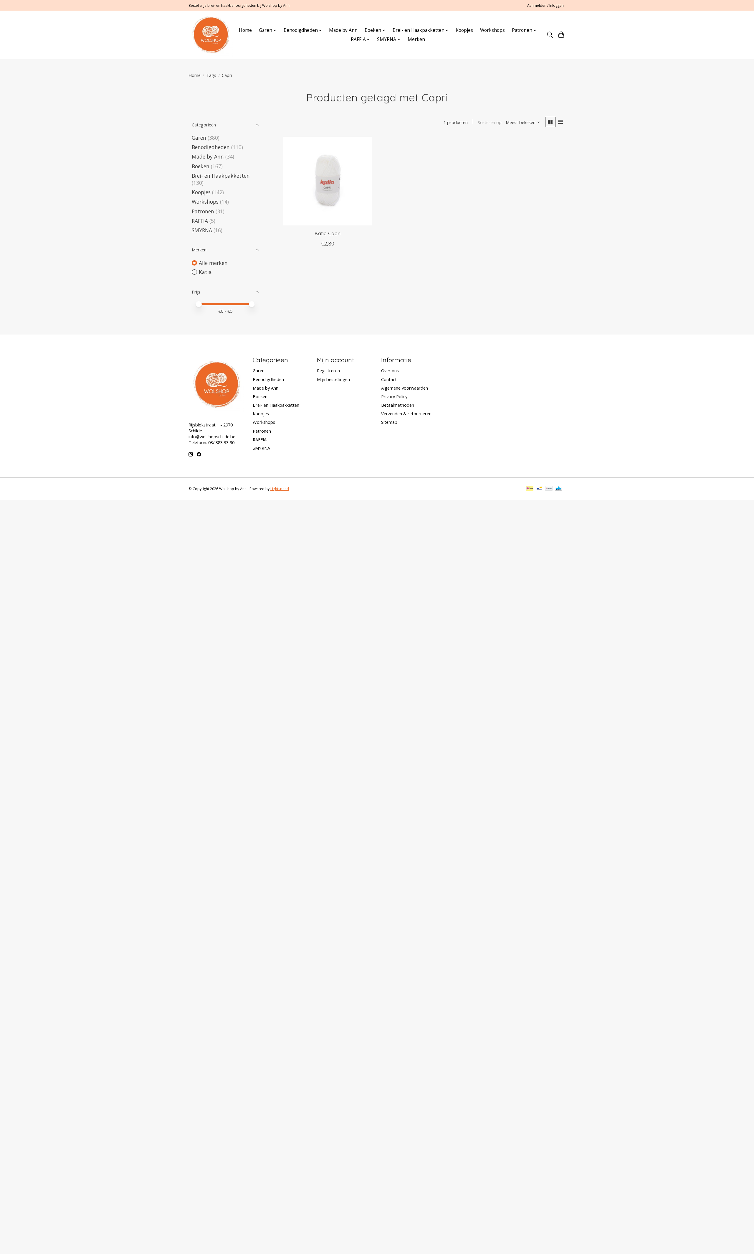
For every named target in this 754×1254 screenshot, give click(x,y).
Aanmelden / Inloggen (545, 5)
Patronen (203, 211)
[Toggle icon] (549, 34)
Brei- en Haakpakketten (221, 175)
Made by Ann (343, 30)
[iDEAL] (529, 489)
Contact (389, 379)
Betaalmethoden (397, 405)
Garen (199, 137)
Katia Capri (327, 233)
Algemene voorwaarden (404, 388)
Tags (211, 75)
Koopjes (464, 30)
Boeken (200, 166)
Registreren (328, 370)
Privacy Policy (394, 396)
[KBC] (558, 489)
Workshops (492, 30)
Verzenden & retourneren (406, 413)
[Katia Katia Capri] (327, 181)
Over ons (390, 370)
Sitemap (389, 422)
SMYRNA (202, 230)
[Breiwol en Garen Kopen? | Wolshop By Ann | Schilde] (210, 35)
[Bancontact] (539, 489)
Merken (416, 39)
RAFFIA (200, 220)
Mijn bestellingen (333, 379)
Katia (205, 272)
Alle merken (213, 262)
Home (245, 30)
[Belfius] (549, 489)
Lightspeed (279, 488)
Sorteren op (490, 122)
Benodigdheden (211, 147)
